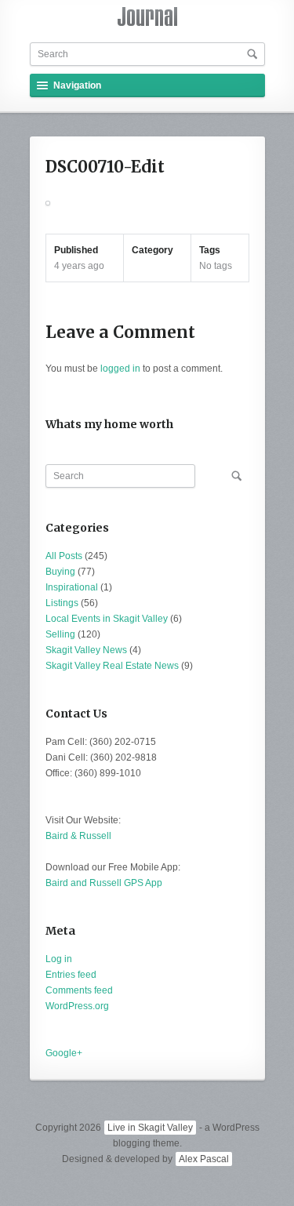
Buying (60, 571)
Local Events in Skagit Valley (106, 618)
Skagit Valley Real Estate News (112, 665)
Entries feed (70, 974)
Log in (58, 959)
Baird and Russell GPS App (103, 882)
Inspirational (71, 587)
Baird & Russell (78, 835)
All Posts (63, 555)
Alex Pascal (204, 1158)
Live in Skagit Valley (150, 1127)
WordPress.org (77, 1006)
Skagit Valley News (86, 650)
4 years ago (79, 265)
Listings (61, 603)
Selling (60, 634)
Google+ (63, 1053)
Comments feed (79, 990)
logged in (120, 368)
